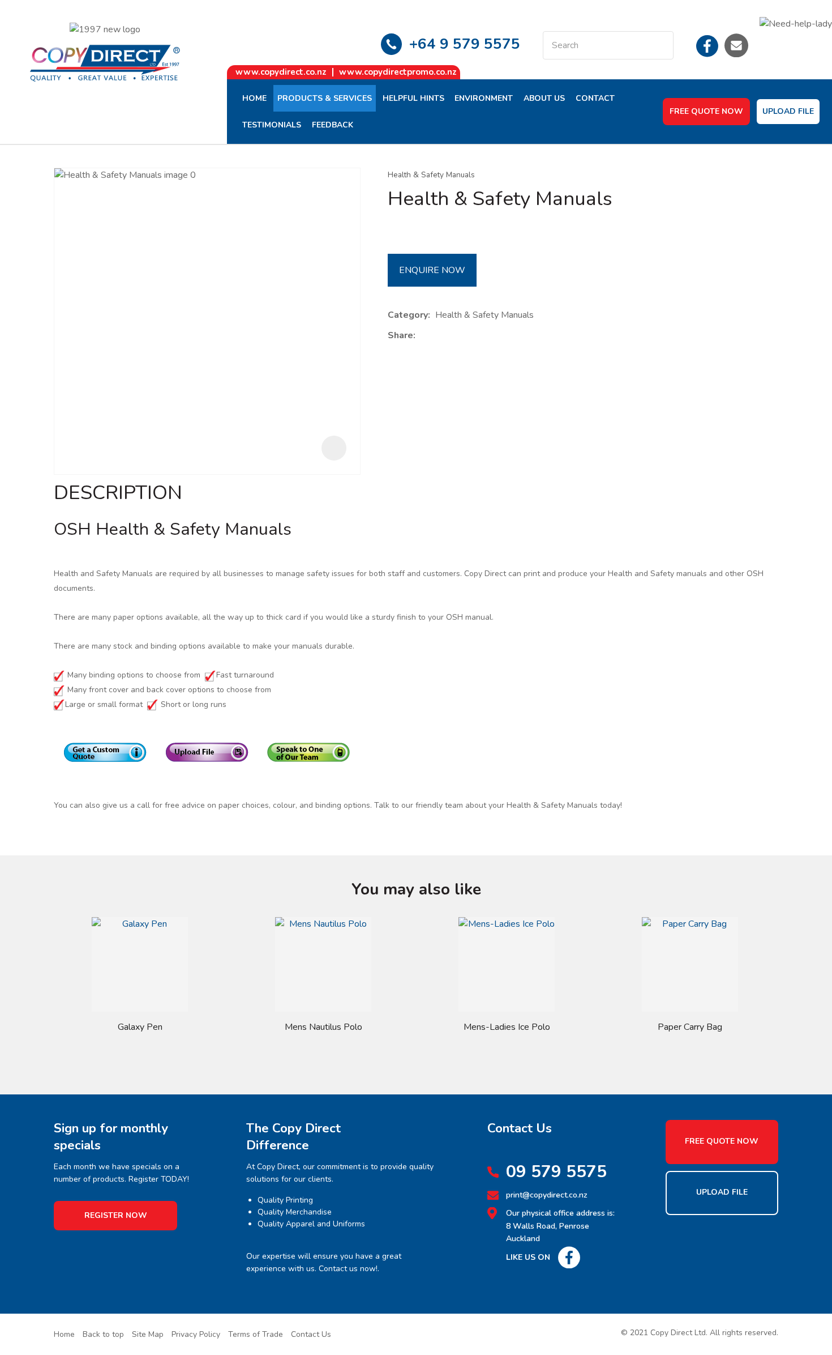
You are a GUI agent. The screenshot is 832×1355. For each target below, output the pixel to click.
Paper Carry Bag (690, 1027)
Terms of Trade (255, 1334)
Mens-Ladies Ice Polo (507, 1027)
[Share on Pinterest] (472, 336)
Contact (595, 98)
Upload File (788, 111)
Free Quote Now (706, 111)
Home (254, 98)
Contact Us (311, 1334)
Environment (483, 98)
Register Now (115, 1215)
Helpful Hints (413, 98)
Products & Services (324, 98)
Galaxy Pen (140, 1027)
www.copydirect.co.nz (281, 72)
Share (400, 335)
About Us (544, 98)
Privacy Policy (195, 1334)
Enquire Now (432, 270)
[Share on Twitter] (437, 336)
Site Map (148, 1334)
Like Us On (528, 1257)
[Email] (455, 336)
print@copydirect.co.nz (546, 1195)
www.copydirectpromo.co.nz (398, 72)
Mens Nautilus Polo (323, 1027)
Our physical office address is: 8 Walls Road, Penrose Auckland (560, 1226)
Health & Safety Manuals (431, 174)
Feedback (332, 125)
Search (660, 45)
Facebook (707, 45)
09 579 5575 (556, 1172)
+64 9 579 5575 (464, 44)
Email (736, 45)
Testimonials (271, 125)
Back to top (103, 1334)
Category (408, 315)
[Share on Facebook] (422, 335)
